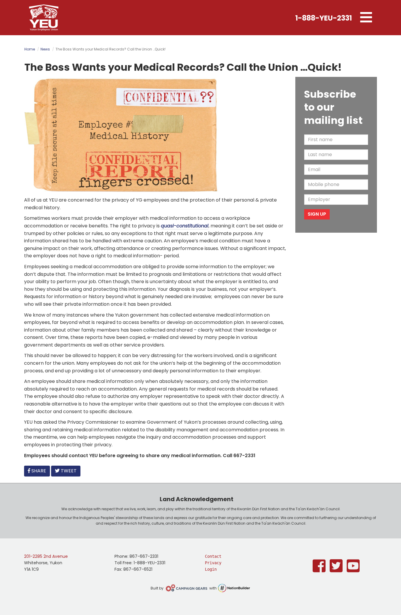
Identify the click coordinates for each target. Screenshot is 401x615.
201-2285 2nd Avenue (46, 556)
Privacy (213, 562)
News (45, 49)
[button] (366, 18)
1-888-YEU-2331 (323, 18)
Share (40, 470)
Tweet (68, 470)
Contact (213, 556)
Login (211, 569)
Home (29, 49)
